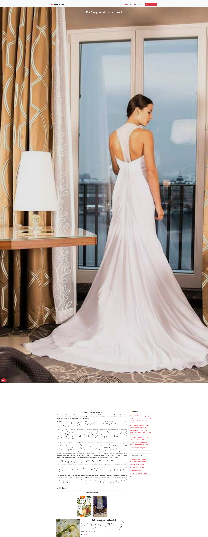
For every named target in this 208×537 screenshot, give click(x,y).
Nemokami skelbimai (135, 470)
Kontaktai (129, 5)
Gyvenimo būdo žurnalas (137, 464)
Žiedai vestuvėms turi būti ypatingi (139, 416)
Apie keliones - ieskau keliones (138, 473)
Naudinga (135, 411)
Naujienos (86, 535)
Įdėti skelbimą (151, 4)
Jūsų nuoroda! (136, 476)
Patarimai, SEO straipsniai (137, 467)
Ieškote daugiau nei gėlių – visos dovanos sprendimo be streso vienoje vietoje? (140, 432)
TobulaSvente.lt (58, 5)
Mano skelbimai (139, 5)
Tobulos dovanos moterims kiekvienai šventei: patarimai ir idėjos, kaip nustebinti (140, 420)
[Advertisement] (104, 395)
